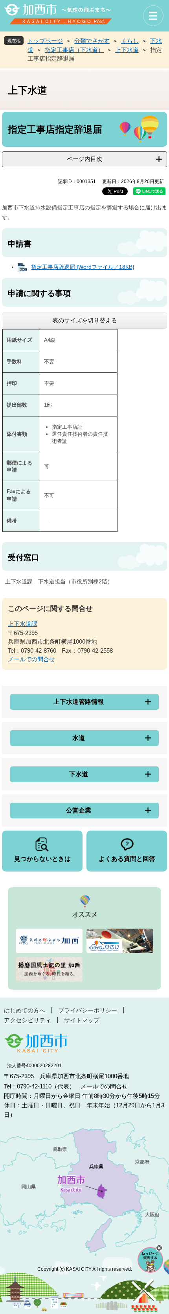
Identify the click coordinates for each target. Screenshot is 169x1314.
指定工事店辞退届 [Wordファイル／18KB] (82, 267)
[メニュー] (153, 16)
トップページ (45, 40)
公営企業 (78, 810)
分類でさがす (92, 40)
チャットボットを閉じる (159, 1247)
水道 (78, 738)
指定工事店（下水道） (74, 49)
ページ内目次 (84, 158)
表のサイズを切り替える (84, 320)
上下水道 (127, 49)
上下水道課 (22, 623)
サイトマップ (81, 1020)
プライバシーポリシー (87, 1010)
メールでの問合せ (31, 659)
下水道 (78, 774)
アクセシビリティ (27, 1020)
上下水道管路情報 (78, 701)
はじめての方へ (24, 1010)
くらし (130, 40)
